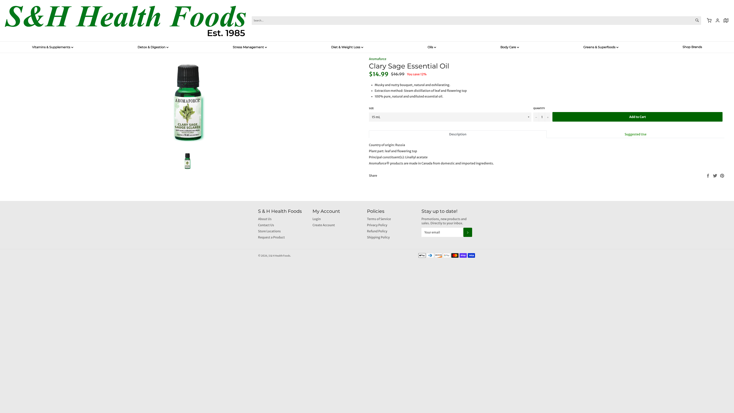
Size (371, 108)
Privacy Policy (377, 225)
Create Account (324, 225)
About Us (265, 219)
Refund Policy (377, 231)
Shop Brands (692, 47)
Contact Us (266, 225)
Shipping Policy (378, 237)
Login (317, 219)
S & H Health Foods (279, 255)
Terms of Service (379, 219)
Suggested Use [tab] (635, 134)
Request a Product (271, 237)
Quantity (539, 108)
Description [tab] (457, 134)
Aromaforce (377, 59)
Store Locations (269, 231)
